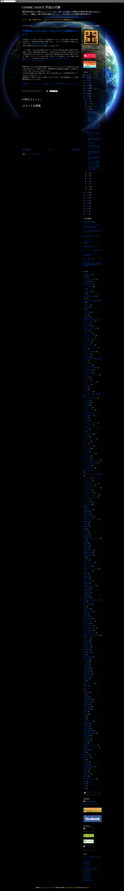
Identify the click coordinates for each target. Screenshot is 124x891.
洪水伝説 (86, 576)
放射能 (86, 776)
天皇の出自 (87, 709)
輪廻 (85, 788)
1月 (88, 189)
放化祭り (86, 769)
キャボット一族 (88, 391)
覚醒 (85, 528)
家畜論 (86, 524)
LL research (87, 866)
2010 (87, 208)
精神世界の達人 (88, 880)
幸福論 (86, 573)
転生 (85, 718)
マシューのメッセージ (90, 483)
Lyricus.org (87, 873)
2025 (87, 77)
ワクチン (86, 500)
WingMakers (87, 875)
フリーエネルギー (89, 468)
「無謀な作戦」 (91, 143)
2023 (87, 83)
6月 (88, 175)
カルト (86, 386)
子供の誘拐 (87, 588)
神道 (85, 654)
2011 (87, 205)
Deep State (87, 305)
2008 (87, 213)
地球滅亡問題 (88, 702)
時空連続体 (87, 597)
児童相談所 (87, 593)
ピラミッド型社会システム (92, 460)
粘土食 (86, 742)
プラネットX (87, 465)
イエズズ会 (87, 356)
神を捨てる (87, 645)
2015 (87, 195)
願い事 (86, 531)
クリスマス (87, 400)
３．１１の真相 (88, 286)
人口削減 (86, 662)
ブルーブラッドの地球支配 (92, 250)
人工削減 (86, 664)
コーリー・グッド (89, 410)
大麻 (85, 694)
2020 (87, 91)
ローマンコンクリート (90, 497)
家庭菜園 (86, 526)
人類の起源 (87, 669)
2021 (87, 88)
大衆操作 (86, 692)
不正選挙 (86, 762)
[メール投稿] (47, 91)
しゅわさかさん (88, 425)
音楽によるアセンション (91, 519)
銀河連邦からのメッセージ (92, 538)
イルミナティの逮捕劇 (90, 367)
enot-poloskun (69, 887)
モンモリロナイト (89, 485)
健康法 (86, 548)
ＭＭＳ (86, 314)
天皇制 (86, 714)
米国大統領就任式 (89, 766)
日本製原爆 (87, 740)
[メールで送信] (50, 91)
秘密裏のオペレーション (91, 747)
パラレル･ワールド (89, 453)
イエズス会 (87, 354)
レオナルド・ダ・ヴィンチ (92, 488)
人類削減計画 (88, 673)
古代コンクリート (89, 562)
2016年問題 (87, 281)
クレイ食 (86, 405)
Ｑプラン (86, 323)
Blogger (86, 887)
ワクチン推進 (88, 502)
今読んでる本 (88, 581)
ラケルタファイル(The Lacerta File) (90, 254)
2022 (87, 85)
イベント (86, 362)
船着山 (86, 686)
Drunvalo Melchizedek (90, 868)
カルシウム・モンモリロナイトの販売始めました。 (59, 19)
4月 (88, 181)
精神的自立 (87, 676)
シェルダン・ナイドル (90, 423)
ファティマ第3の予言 (90, 463)
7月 (88, 173)
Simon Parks (87, 326)
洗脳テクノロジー (89, 683)
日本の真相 (87, 735)
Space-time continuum (90, 328)
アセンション (88, 333)
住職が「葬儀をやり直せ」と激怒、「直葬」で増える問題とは (93, 127)
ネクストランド (88, 446)
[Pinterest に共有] (57, 91)
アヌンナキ (87, 342)
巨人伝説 (86, 533)
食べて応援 (87, 623)
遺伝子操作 (87, 514)
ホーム (24, 19)
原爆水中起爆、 (88, 550)
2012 (87, 203)
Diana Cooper (88, 861)
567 (85, 289)
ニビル (86, 443)
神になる (86, 640)
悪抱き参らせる (88, 509)
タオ (85, 431)
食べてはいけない (89, 621)
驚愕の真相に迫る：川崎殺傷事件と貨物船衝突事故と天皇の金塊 (92, 264)
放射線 (86, 771)
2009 (87, 211)
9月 (88, 106)
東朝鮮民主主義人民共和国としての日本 (93, 139)
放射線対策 (87, 774)
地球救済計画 (88, 699)
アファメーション (89, 345)
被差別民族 (87, 750)
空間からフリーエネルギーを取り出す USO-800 (92, 226)
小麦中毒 (86, 616)
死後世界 (86, 590)
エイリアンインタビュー (91, 374)
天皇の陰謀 (87, 706)
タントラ (86, 436)
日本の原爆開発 (88, 730)
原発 (85, 557)
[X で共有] (53, 91)
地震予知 (86, 704)
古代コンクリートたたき (91, 569)
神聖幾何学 (87, 652)
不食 (85, 759)
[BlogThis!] (52, 91)
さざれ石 (86, 420)
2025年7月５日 (88, 284)
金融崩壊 (86, 536)
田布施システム (88, 721)
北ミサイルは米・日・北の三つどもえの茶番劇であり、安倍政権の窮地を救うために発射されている (93, 119)
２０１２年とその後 (90, 279)
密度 (85, 781)
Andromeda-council (89, 296)
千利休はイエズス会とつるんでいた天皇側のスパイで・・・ (93, 147)
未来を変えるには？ (90, 778)
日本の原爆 (87, 728)
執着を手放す (88, 604)
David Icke (87, 878)
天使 (85, 716)
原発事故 (86, 560)
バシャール (87, 448)
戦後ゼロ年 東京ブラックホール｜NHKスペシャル (94, 134)
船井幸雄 (86, 863)
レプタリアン (88, 490)
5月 (88, 178)
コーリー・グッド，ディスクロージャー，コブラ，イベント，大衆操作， (92, 414)
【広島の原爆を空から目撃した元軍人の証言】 (93, 153)
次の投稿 (26, 150)
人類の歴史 (87, 671)
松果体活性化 (88, 618)
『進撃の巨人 (88, 274)
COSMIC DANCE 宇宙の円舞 (41, 7)
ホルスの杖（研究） (90, 259)
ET (84, 309)
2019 (87, 93)
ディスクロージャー (90, 439)
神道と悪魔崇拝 (88, 657)
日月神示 (86, 726)
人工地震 (86, 666)
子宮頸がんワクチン (90, 585)
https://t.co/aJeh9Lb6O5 (40, 44)
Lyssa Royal (87, 870)
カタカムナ (87, 384)
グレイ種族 (87, 403)
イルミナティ (88, 365)
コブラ (86, 418)
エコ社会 (86, 377)
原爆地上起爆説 (88, 555)
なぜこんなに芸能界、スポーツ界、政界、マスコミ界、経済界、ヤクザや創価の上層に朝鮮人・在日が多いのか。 (93, 165)
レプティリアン (88, 492)
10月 (88, 104)
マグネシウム (88, 480)
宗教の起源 (87, 609)
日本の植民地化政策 (90, 733)
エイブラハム (88, 372)
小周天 (86, 613)
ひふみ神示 (87, 458)
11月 (88, 101)
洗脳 (85, 681)
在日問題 (86, 583)
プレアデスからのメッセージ (92, 470)
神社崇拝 (86, 649)
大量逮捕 (86, 697)
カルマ (86, 389)
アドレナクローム (89, 337)
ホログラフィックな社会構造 (92, 474)
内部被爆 (86, 723)
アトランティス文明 (90, 335)
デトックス (87, 441)
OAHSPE (86, 317)
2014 (87, 197)
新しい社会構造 (88, 630)
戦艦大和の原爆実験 (90, 222)
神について (87, 637)
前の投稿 (76, 150)
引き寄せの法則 (88, 516)
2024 (87, 80)
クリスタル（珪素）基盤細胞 (92, 394)
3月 (88, 183)
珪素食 (86, 543)
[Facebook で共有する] (55, 91)
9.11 (85, 293)
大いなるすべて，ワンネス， (92, 688)
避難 (85, 752)
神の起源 (86, 642)
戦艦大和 (86, 678)
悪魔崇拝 (86, 512)
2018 (87, 96)
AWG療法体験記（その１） (92, 246)
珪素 (85, 540)
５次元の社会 (88, 291)
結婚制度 (86, 545)
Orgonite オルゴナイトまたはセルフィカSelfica (92, 320)
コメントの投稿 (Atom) (32, 154)
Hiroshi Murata (90, 801)
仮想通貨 (86, 521)
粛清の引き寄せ (88, 611)
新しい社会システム (35, 19)
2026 (87, 75)
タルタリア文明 (88, 434)
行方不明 (86, 578)
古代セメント (88, 571)
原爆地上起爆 (88, 552)
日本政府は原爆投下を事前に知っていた (93, 158)
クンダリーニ (88, 407)
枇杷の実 (86, 754)
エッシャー (87, 379)
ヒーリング (87, 455)
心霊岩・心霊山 (88, 625)
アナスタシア (88, 340)
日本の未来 (87, 738)
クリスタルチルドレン (90, 398)
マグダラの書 (88, 478)
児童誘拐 (86, 595)
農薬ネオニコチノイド (90, 745)
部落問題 (86, 764)
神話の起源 (87, 659)
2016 (87, 192)
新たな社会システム (90, 633)
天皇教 (86, 711)
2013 (87, 200)
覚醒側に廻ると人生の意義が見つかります (93, 112)
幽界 (85, 783)
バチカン (86, 451)
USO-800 (86, 330)
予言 (85, 786)
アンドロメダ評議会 (90, 351)
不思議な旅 (87, 757)
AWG (85, 298)
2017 (87, 99)
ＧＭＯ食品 (87, 312)
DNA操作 (86, 307)
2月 (88, 186)
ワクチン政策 (88, 504)
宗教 (85, 606)
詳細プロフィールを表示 (91, 804)
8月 (88, 109)
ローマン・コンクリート (91, 495)
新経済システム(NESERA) (92, 635)
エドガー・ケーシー (90, 382)
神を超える (87, 647)
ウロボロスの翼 (88, 370)
